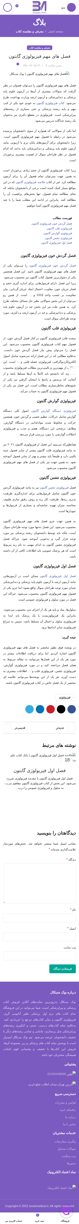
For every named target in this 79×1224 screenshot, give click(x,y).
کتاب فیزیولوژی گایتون (50, 103)
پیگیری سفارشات (65, 1141)
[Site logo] (40, 7)
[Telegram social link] (29, 709)
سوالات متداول (66, 1148)
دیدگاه (71, 859)
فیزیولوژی (64, 697)
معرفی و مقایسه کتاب (30, 31)
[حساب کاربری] (7, 7)
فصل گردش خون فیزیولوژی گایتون (52, 265)
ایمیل (71, 928)
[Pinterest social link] (50, 709)
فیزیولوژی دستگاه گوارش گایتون (53, 410)
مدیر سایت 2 (54, 65)
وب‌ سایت (70, 947)
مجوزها (71, 1163)
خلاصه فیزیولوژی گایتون (31, 182)
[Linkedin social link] (40, 709)
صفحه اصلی (55, 31)
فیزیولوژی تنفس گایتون (54, 487)
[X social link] (61, 709)
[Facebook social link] (71, 709)
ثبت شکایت (69, 1156)
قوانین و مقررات (65, 1102)
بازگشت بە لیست (39, 728)
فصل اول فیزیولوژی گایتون (58, 576)
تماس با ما (69, 1124)
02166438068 (56, 1074)
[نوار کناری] (73, 372)
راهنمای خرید (68, 1109)
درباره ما (70, 1117)
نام (73, 909)
